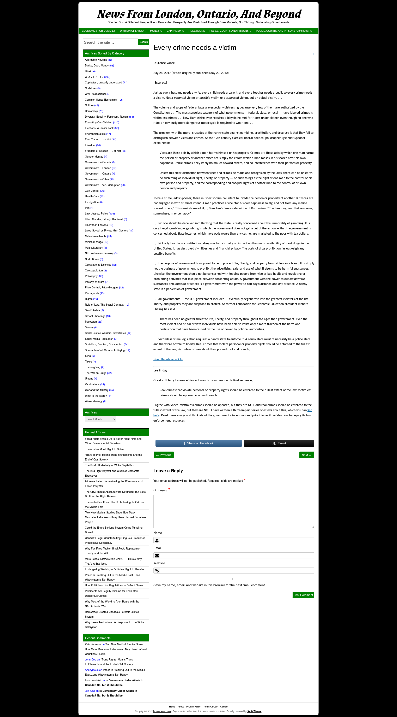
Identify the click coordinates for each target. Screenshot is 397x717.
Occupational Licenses (98, 264)
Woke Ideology (93, 401)
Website (159, 562)
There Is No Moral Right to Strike (104, 449)
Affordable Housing (96, 59)
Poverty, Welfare (94, 282)
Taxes (88, 361)
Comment (161, 490)
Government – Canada (98, 162)
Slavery (89, 327)
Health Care (92, 196)
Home (172, 706)
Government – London (98, 168)
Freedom (90, 145)
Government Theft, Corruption (102, 185)
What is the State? (96, 396)
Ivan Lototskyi (93, 680)
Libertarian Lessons (96, 225)
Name (157, 532)
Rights (88, 299)
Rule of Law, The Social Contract (104, 304)
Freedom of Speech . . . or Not (103, 151)
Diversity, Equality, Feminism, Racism (106, 116)
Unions (89, 378)
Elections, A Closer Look (99, 128)
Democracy (91, 111)
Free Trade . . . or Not (98, 139)
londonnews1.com (162, 711)
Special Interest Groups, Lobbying (105, 350)
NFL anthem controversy (99, 253)
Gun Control (92, 191)
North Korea (92, 259)
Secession (91, 321)
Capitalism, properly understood (103, 82)
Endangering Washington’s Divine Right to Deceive (114, 569)
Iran (87, 208)
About (181, 706)
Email (157, 547)
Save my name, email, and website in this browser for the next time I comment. (209, 584)
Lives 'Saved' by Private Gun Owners (106, 230)
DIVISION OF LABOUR (133, 30)
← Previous (163, 455)
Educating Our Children (98, 122)
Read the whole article (168, 359)
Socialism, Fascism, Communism (104, 344)
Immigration (92, 202)
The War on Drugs (95, 373)
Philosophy (91, 276)
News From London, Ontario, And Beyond (198, 14)
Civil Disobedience (95, 94)
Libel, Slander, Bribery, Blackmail (104, 219)
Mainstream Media (95, 236)
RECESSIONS (197, 30)
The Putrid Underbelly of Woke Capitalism (109, 465)
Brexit (88, 71)
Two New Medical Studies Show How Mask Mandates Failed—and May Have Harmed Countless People (115, 517)
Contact (224, 706)
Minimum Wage (94, 242)
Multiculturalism (94, 247)
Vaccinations (92, 384)
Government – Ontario (98, 173)
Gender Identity (94, 156)
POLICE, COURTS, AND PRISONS (229, 30)
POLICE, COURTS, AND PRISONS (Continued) (282, 30)
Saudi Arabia (92, 310)
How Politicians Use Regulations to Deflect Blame (114, 585)
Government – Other (97, 179)
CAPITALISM (174, 30)
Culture (89, 105)
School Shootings (95, 316)
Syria (88, 356)
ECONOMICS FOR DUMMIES (98, 30)
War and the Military (96, 390)
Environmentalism (95, 134)
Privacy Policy (193, 706)
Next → (307, 455)
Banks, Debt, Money (97, 65)
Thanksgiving (92, 367)
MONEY (154, 30)
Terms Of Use (210, 706)
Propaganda (92, 293)
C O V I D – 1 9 (94, 77)
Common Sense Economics (101, 99)
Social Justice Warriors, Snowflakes (105, 333)
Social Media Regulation (99, 339)
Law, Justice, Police (96, 213)
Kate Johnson (93, 644)
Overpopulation (94, 270)
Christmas (91, 88)
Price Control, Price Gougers (101, 287)
